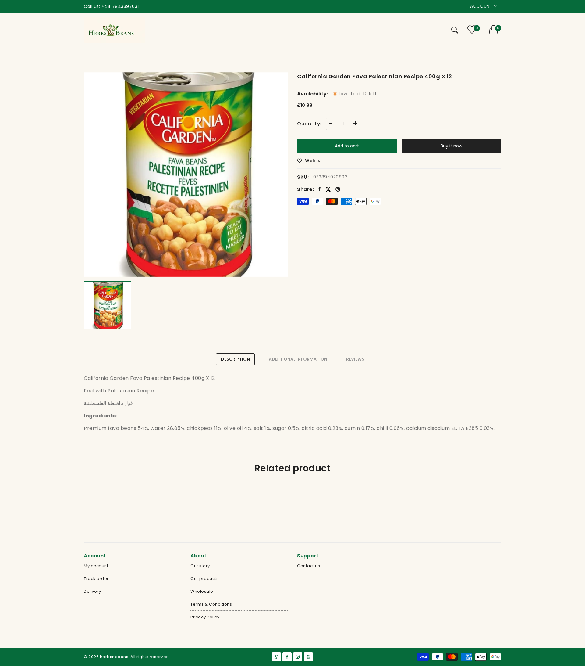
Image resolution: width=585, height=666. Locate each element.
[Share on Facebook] (319, 189)
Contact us (308, 566)
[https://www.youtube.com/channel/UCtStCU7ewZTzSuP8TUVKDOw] (308, 656)
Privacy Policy (204, 617)
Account (482, 6)
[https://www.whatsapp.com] (276, 656)
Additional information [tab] (298, 359)
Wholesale (201, 591)
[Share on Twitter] (328, 189)
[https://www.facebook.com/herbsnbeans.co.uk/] (287, 656)
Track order (96, 578)
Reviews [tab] (355, 359)
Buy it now (451, 146)
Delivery (92, 591)
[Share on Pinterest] (338, 189)
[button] (495, 29)
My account (96, 566)
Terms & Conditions (211, 604)
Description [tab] (235, 359)
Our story (200, 566)
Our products (204, 578)
